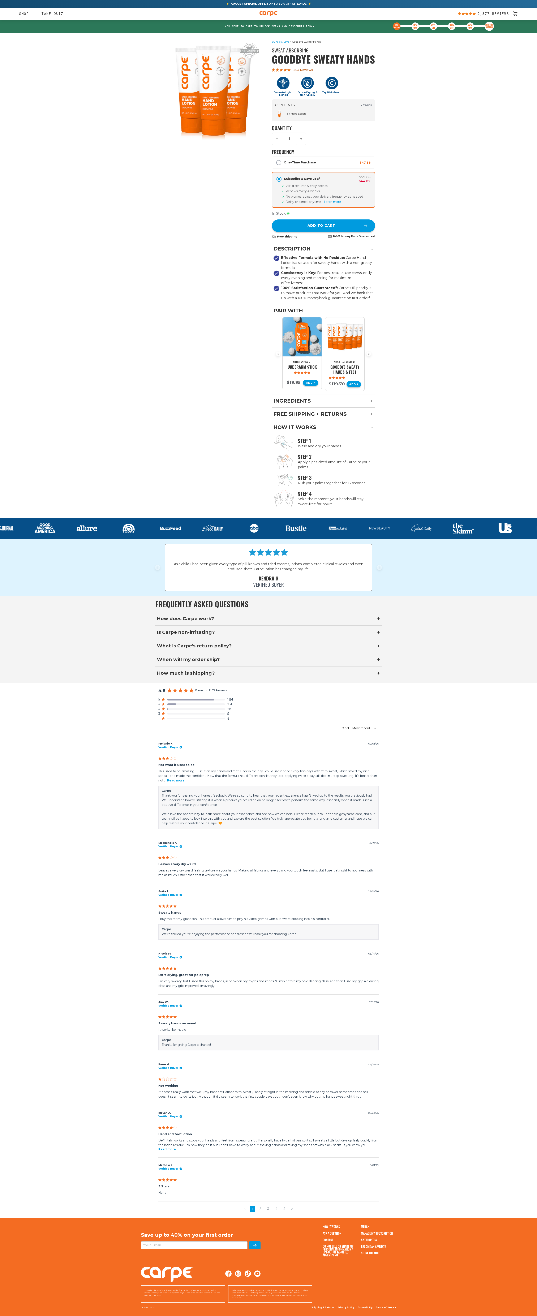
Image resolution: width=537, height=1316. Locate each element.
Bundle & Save (280, 41)
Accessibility (365, 1308)
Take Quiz (52, 13)
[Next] (368, 354)
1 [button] (252, 1209)
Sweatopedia (369, 1240)
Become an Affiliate (373, 1246)
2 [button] (260, 1209)
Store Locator (370, 1253)
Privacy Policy (346, 1307)
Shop (22, 13)
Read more (176, 780)
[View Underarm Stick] (302, 336)
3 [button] (268, 1209)
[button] (195, 700)
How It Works (331, 1226)
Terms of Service (386, 1307)
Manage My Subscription (377, 1233)
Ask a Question (332, 1233)
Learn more (332, 201)
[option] (302, 353)
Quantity (282, 128)
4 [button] (276, 1209)
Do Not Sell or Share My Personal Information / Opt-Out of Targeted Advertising (338, 1251)
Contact (328, 1240)
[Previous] (278, 354)
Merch (365, 1226)
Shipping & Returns (322, 1307)
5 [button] (284, 1209)
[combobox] (358, 728)
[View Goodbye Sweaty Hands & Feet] (344, 336)
